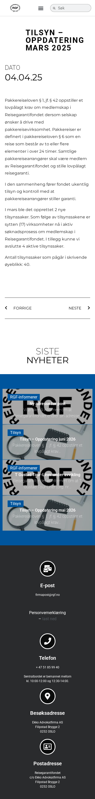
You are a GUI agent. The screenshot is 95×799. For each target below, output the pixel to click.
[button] (41, 8)
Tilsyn (15, 432)
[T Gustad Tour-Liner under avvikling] (47, 477)
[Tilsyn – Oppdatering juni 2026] (47, 442)
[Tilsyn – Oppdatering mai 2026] (47, 513)
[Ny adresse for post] (47, 406)
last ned (49, 618)
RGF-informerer (23, 397)
